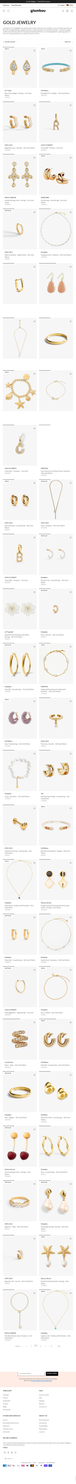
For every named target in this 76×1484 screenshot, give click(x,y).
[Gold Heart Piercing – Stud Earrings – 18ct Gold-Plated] (20, 825)
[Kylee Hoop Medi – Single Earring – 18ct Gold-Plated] (20, 229)
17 (51, 1346)
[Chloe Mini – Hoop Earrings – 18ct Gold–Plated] (20, 934)
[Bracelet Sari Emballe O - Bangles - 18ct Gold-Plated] (56, 825)
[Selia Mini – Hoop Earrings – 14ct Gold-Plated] (20, 663)
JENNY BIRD (45, 197)
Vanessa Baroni (10, 414)
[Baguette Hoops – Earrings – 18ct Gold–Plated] (20, 122)
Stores (5, 1420)
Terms (34, 1462)
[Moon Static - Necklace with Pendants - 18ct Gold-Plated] (20, 879)
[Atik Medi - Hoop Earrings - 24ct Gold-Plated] (56, 1039)
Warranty (6, 1426)
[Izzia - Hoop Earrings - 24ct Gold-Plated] (20, 718)
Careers (42, 1432)
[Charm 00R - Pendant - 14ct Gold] (56, 122)
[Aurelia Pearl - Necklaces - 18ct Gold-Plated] (56, 934)
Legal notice (41, 1462)
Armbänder (6, 1401)
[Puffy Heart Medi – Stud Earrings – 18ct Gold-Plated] (56, 1091)
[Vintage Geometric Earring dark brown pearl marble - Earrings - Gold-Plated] (56, 879)
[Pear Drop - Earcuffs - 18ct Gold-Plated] (56, 718)
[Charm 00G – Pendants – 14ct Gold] (20, 445)
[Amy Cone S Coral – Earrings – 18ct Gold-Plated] (56, 283)
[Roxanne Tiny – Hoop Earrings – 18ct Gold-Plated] (56, 554)
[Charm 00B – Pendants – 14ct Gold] (20, 554)
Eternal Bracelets (16, 5)
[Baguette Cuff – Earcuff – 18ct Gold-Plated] (20, 1255)
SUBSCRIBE (52, 1373)
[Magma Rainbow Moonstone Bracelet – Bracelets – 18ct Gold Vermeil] (56, 663)
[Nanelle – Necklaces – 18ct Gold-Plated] (20, 338)
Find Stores (6, 5)
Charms (5, 1404)
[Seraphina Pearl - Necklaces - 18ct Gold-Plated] (56, 229)
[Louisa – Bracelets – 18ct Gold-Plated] (20, 770)
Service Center (44, 1395)
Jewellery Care (8, 1429)
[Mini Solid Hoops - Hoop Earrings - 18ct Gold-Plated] (20, 499)
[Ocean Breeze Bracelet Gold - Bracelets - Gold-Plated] (20, 390)
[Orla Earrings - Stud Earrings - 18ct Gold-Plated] (56, 174)
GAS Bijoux (44, 90)
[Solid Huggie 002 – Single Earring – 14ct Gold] (20, 986)
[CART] (72, 11)
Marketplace (43, 1429)
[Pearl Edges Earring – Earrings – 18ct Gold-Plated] (56, 1200)
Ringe (5, 1407)
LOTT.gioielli (45, 307)
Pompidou (44, 252)
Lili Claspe (8, 90)
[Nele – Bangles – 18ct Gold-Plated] (56, 338)
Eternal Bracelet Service (11, 1423)
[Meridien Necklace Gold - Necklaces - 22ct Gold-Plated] (20, 1310)
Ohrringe (6, 1395)
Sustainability (43, 1426)
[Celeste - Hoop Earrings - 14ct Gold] (20, 283)
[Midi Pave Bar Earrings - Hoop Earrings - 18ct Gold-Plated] (56, 770)
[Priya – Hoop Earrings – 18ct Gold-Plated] (56, 1146)
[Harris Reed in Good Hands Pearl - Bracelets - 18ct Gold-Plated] (56, 445)
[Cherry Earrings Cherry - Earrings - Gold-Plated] (20, 1146)
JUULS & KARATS (47, 145)
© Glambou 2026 (26, 1462)
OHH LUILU (9, 145)
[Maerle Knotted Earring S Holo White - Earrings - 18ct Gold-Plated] (20, 609)
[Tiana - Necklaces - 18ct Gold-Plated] (56, 499)
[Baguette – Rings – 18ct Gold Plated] (20, 1200)
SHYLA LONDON (10, 197)
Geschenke (6, 1410)
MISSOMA (44, 468)
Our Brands (43, 1423)
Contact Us (43, 1407)
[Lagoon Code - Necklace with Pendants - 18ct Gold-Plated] (56, 1310)
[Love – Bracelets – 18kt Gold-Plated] (56, 390)
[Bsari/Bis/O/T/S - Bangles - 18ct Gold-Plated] (56, 67)
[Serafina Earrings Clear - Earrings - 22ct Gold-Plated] (20, 174)
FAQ (40, 1398)
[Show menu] (4, 11)
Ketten (5, 1398)
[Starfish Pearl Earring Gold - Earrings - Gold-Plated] (56, 1255)
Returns (41, 1404)
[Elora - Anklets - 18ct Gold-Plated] (56, 986)
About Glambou (44, 1420)
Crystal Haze (9, 1062)
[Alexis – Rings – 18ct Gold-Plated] (20, 1039)
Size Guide (6, 1432)
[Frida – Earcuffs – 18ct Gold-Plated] (56, 609)
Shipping (41, 1401)
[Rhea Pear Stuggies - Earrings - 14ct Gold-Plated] (20, 67)
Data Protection (50, 1462)
